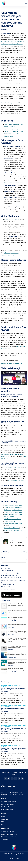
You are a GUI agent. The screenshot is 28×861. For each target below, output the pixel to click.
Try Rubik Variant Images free (10, 360)
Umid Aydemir (13, 540)
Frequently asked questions (12, 134)
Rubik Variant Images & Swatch (10, 103)
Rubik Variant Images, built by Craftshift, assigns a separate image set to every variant (12, 44)
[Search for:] (14, 561)
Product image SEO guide (11, 528)
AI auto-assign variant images (12, 519)
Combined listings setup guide (13, 530)
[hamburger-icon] (26, 3)
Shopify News (5, 586)
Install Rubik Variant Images (12, 220)
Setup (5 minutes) (9, 126)
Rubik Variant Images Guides (9, 578)
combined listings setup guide (16, 480)
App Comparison (6, 570)
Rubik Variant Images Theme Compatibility (11, 10)
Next (23, 551)
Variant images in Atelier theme (13, 512)
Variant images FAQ (9, 521)
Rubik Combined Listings (13, 468)
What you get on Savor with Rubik (13, 124)
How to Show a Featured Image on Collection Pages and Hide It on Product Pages (16, 654)
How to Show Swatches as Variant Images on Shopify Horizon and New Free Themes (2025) (16, 662)
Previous (5, 551)
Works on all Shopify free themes (13, 131)
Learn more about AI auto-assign (13, 183)
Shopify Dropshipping (7, 584)
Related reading (8, 136)
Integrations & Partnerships (9, 573)
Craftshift (22, 854)
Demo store (4, 363)
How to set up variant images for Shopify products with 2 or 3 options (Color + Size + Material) (17, 640)
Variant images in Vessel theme (13, 505)
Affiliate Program (6, 568)
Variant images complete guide (13, 523)
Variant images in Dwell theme (13, 507)
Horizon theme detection (11, 129)
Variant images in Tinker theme (13, 510)
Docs (10, 363)
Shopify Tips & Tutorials (8, 589)
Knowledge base (17, 363)
